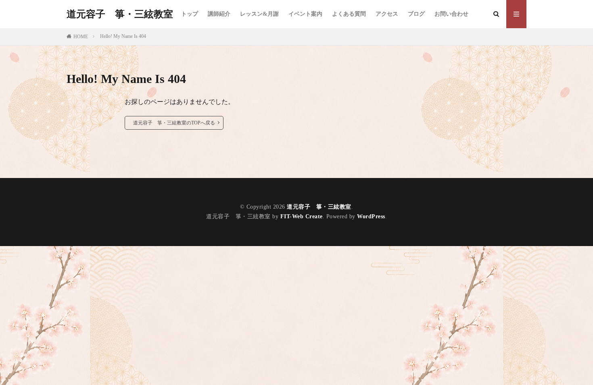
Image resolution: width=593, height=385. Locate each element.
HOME (80, 36)
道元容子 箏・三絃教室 (120, 14)
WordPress (371, 216)
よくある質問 (349, 14)
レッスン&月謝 (259, 14)
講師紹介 (219, 14)
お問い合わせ (451, 14)
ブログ (416, 14)
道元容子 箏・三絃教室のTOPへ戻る (174, 123)
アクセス (387, 14)
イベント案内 (305, 14)
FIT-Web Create (301, 216)
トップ (189, 14)
